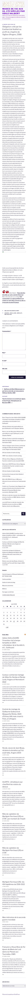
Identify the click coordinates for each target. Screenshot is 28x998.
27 (14, 621)
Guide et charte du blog (13, 452)
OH (14, 24)
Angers (7, 313)
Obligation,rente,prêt (12, 310)
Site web (4, 368)
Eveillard (13, 313)
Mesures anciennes (7, 585)
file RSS (5, 634)
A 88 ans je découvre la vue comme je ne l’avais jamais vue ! (14, 481)
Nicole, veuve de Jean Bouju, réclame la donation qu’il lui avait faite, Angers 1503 (13, 750)
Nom (4, 352)
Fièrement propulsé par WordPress (11, 994)
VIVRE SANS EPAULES (8, 595)
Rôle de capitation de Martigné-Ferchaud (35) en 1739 (12, 850)
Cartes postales (6, 579)
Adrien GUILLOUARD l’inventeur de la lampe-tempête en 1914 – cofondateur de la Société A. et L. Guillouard (13, 535)
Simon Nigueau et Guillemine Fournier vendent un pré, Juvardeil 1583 (13, 466)
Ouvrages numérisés (8, 592)
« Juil (7, 627)
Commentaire (6, 331)
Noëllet (19, 313)
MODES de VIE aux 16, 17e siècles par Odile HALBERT (13, 11)
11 (7, 615)
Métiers (4, 588)
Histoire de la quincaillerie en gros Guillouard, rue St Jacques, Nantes (13, 433)
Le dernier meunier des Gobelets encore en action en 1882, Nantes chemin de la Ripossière (13, 497)
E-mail (4, 360)
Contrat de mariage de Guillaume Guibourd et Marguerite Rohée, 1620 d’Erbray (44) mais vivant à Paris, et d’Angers (12, 714)
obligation (8, 314)
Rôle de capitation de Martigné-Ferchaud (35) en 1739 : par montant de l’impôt (13, 816)
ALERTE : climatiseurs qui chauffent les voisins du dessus (12, 784)
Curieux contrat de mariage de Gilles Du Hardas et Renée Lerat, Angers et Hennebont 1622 (14, 440)
